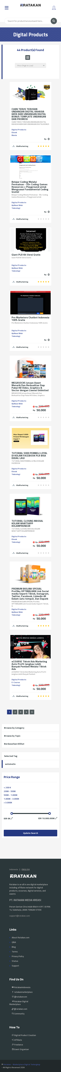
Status (15, 961)
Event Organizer (21, 1049)
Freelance (18, 1044)
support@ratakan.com (19, 915)
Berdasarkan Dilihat (14, 743)
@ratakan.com (20, 1008)
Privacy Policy (18, 956)
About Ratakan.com (20, 937)
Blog (14, 946)
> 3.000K (8, 802)
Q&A (14, 942)
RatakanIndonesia (22, 987)
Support (15, 965)
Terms (15, 951)
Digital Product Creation (25, 1035)
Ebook (14, 132)
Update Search (30, 833)
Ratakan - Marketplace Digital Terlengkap (21, 1064)
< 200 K (7, 787)
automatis (10, 764)
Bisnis (14, 135)
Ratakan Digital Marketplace (18, 1003)
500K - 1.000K (10, 795)
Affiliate (18, 1039)
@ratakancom (20, 996)
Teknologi (16, 208)
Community (19, 1013)
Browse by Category (14, 727)
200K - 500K (10, 791)
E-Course (16, 682)
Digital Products (19, 129)
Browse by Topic (12, 735)
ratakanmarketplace (23, 992)
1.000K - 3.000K (11, 798)
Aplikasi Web (17, 205)
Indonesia (13, 869)
